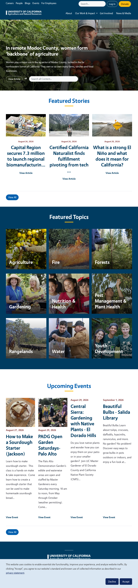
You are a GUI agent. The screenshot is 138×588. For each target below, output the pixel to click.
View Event (12, 517)
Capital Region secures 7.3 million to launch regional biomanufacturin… (25, 156)
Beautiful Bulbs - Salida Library (116, 412)
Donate (125, 4)
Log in (112, 4)
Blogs (27, 3)
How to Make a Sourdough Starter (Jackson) (19, 445)
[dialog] (69, 573)
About (69, 13)
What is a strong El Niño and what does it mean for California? (112, 156)
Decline (112, 581)
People (19, 3)
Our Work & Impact (85, 13)
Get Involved (106, 13)
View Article (14, 79)
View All (12, 197)
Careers (10, 3)
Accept (125, 581)
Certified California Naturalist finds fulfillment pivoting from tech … (69, 158)
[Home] (24, 13)
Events (35, 3)
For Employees (48, 3)
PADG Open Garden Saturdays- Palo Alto (50, 445)
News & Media (123, 13)
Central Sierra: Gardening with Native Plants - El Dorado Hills (83, 420)
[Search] (104, 4)
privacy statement (15, 572)
